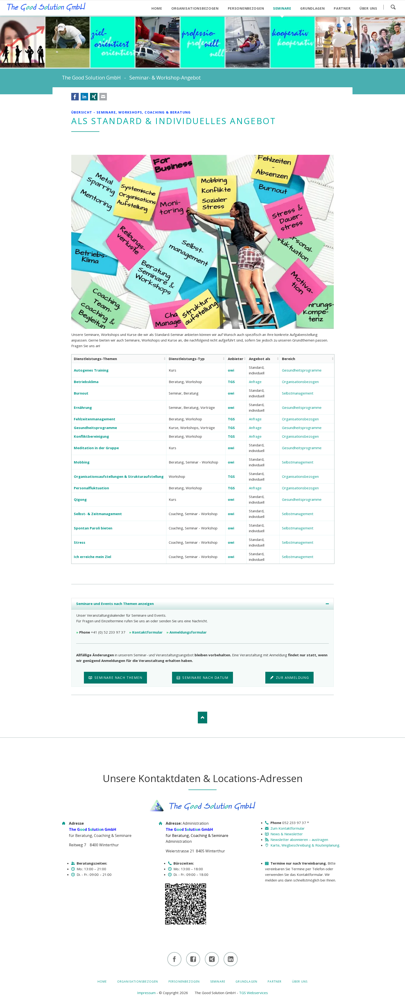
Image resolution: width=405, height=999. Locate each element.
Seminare (217, 982)
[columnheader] (118, 358)
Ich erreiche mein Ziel (92, 556)
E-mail (103, 96)
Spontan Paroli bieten (93, 528)
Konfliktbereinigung (91, 436)
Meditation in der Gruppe (96, 447)
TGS (231, 381)
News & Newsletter (286, 834)
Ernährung (83, 407)
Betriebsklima (86, 381)
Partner (274, 982)
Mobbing (82, 462)
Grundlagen (246, 982)
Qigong (80, 499)
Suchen (393, 7)
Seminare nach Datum (204, 677)
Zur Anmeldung (292, 677)
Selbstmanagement (297, 393)
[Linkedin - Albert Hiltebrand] (231, 959)
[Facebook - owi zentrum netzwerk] (193, 959)
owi (231, 370)
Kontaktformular (147, 632)
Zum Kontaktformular (287, 828)
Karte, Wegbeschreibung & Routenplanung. (305, 845)
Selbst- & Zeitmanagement (98, 513)
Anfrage (255, 381)
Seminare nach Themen (117, 677)
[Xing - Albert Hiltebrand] (212, 959)
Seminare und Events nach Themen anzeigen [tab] (115, 603)
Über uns (300, 982)
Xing (94, 96)
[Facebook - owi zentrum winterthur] (174, 959)
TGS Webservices (253, 992)
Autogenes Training (91, 370)
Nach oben (202, 717)
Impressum (146, 992)
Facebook (75, 96)
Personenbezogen (184, 982)
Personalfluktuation (91, 488)
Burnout (81, 393)
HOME (102, 982)
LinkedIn (84, 96)
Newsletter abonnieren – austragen (299, 839)
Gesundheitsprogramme (302, 370)
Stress (79, 542)
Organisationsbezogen (300, 381)
